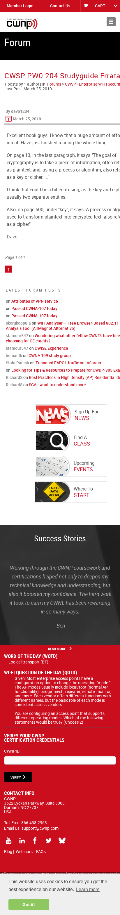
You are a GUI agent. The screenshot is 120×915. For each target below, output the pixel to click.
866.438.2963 (34, 822)
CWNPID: (12, 751)
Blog (8, 851)
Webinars (24, 851)
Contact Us (60, 5)
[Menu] (111, 21)
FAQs (41, 851)
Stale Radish (17, 362)
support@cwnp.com (40, 828)
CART (100, 5)
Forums (54, 84)
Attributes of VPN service (34, 301)
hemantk (14, 355)
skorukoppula (18, 323)
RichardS (14, 377)
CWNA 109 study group (50, 355)
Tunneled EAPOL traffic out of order (68, 362)
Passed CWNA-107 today (34, 308)
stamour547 (17, 335)
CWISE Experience (51, 348)
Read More (57, 649)
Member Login (20, 5)
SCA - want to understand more (57, 384)
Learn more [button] (88, 889)
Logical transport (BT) (28, 662)
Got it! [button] (28, 904)
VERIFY (15, 777)
